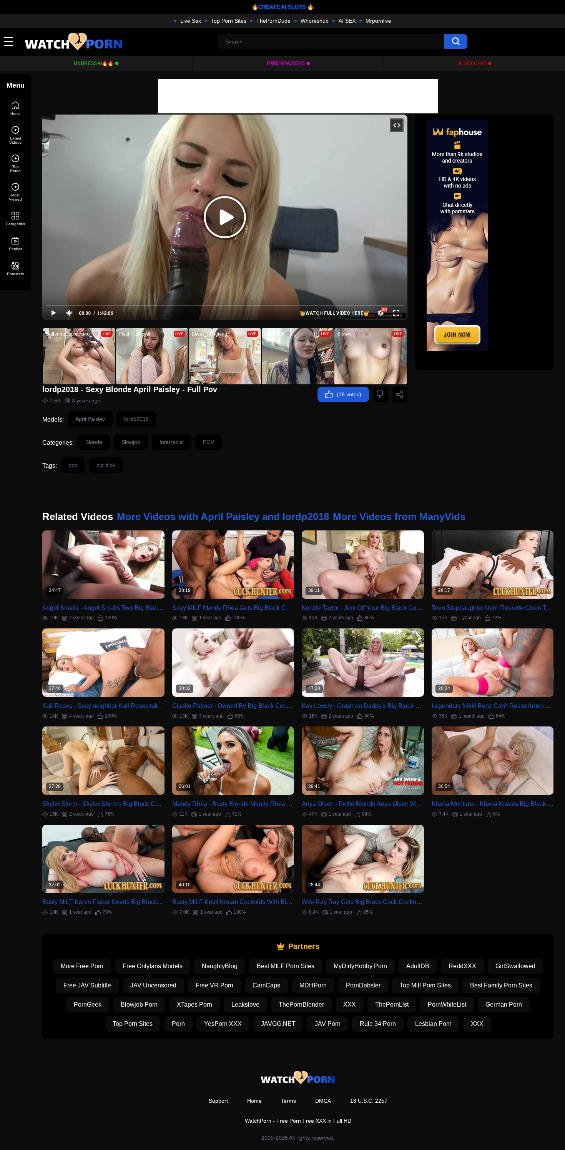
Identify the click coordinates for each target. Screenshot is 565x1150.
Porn (178, 1023)
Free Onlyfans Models (153, 966)
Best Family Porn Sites (501, 985)
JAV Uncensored (153, 985)
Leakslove (245, 1004)
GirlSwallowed (515, 966)
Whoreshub (315, 21)
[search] (455, 41)
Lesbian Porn (433, 1023)
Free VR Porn (214, 985)
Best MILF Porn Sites (285, 966)
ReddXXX (462, 966)
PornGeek (87, 1004)
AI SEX (347, 21)
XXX (349, 1004)
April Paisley (90, 419)
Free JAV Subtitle (87, 985)
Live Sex (190, 21)
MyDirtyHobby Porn (360, 966)
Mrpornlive (378, 21)
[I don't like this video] (380, 394)
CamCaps (266, 985)
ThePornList (392, 1004)
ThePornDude (273, 21)
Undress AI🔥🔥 (93, 63)
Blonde (93, 442)
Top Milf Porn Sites (425, 985)
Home (254, 1101)
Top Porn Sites (228, 21)
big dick (105, 465)
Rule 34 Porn (378, 1023)
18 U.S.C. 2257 (368, 1101)
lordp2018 (136, 419)
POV (208, 442)
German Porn (503, 1004)
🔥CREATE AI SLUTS (279, 7)
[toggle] (8, 41)
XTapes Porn (194, 1004)
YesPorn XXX (223, 1023)
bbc (72, 465)
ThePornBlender (301, 1004)
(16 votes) (349, 394)
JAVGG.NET (278, 1023)
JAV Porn (328, 1023)
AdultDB (417, 966)
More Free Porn (82, 966)
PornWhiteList (447, 1004)
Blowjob (130, 442)
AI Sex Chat (472, 63)
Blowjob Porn (139, 1004)
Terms (288, 1101)
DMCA (323, 1101)
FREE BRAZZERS (286, 63)
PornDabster (363, 985)
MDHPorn (313, 985)
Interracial (172, 442)
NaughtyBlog (220, 966)
